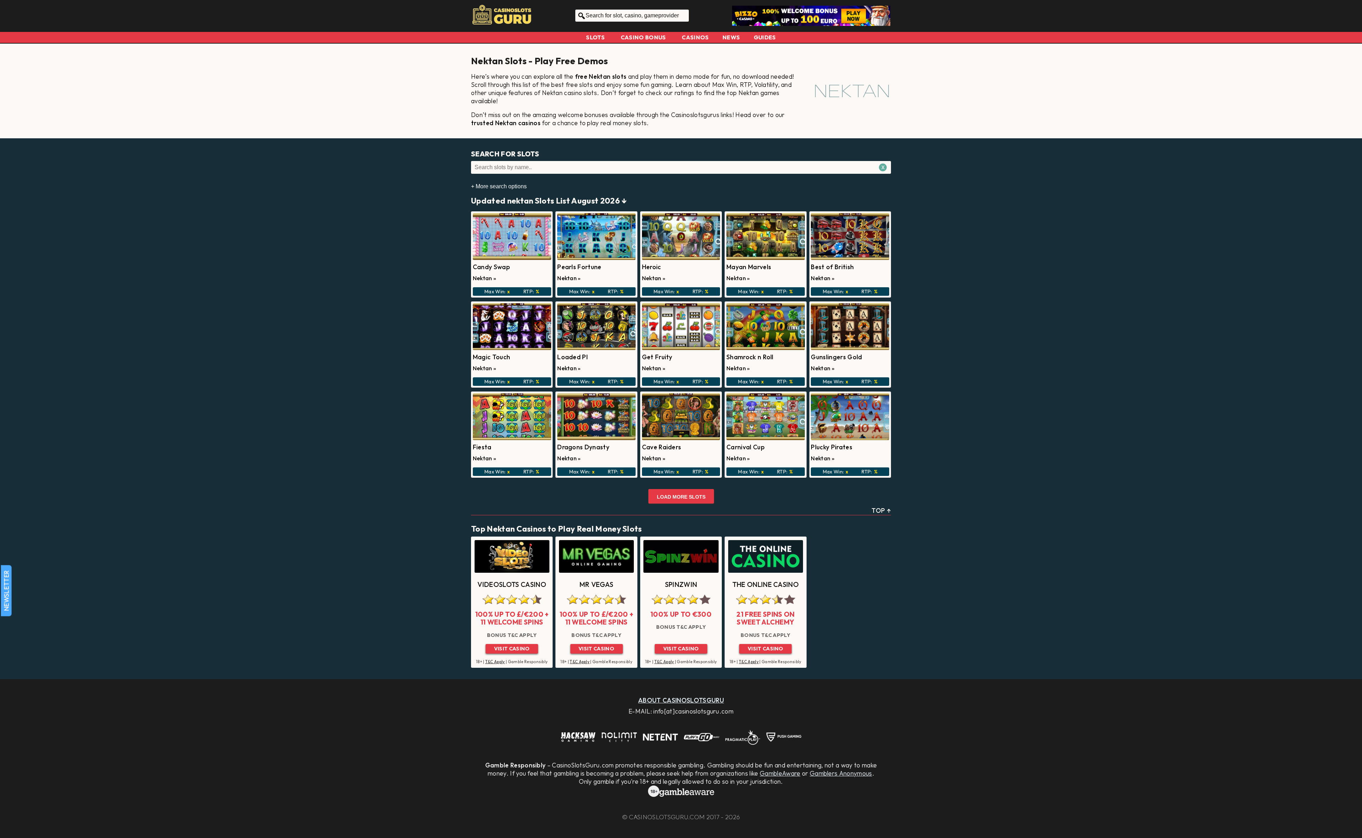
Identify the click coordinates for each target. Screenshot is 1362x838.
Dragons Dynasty (583, 447)
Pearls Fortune (579, 267)
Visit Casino (512, 648)
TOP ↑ (881, 510)
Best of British (832, 267)
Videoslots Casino (511, 584)
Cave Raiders (661, 447)
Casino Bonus (643, 37)
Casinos (695, 37)
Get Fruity (657, 357)
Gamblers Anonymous (841, 773)
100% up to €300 (681, 614)
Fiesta (482, 447)
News (731, 37)
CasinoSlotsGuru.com (667, 817)
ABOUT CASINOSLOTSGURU (681, 700)
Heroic (651, 267)
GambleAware (780, 773)
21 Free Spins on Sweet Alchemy (765, 618)
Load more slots (681, 497)
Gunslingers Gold (836, 357)
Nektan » (485, 278)
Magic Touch (491, 357)
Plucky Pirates (831, 447)
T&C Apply (495, 661)
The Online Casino (765, 584)
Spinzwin (681, 584)
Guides (765, 37)
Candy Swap (491, 267)
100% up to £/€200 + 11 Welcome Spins (512, 618)
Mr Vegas (597, 584)
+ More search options (499, 186)
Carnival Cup (745, 447)
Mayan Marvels (748, 267)
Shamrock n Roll (750, 357)
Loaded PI (572, 357)
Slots (595, 37)
